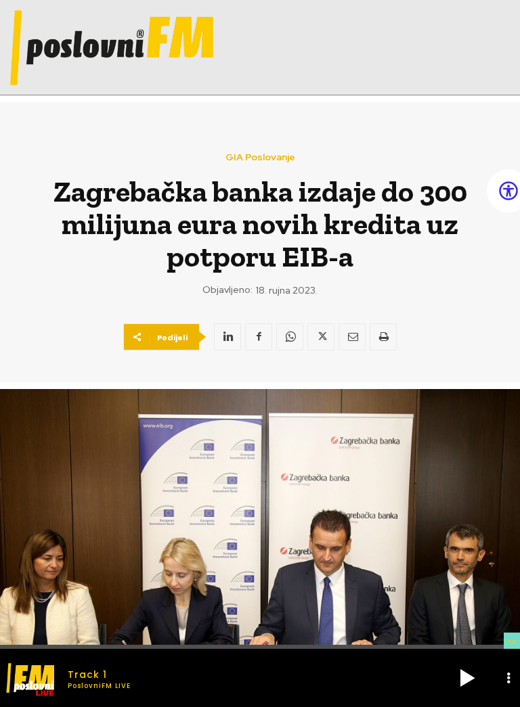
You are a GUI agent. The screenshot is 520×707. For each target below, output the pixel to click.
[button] (467, 678)
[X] (320, 336)
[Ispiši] (383, 336)
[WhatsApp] (289, 336)
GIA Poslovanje (260, 157)
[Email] (352, 336)
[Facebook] (258, 336)
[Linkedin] (227, 336)
